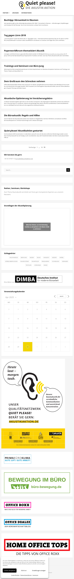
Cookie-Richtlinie (15, 575)
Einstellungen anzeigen (39, 570)
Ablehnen (24, 570)
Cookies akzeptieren (10, 570)
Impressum (35, 575)
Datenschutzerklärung (26, 575)
